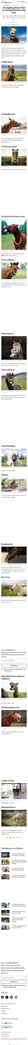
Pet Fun (21, 5)
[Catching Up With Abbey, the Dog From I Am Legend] (5, 905)
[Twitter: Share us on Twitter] (10, 838)
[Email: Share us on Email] (17, 838)
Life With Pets (8, 5)
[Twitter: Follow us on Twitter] (7, 997)
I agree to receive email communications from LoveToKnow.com (15, 670)
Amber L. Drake (14, 22)
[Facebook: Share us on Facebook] (7, 838)
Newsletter (4, 1006)
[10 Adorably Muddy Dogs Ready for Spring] (5, 912)
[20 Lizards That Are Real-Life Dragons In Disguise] (5, 855)
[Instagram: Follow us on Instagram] (16, 997)
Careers (3, 1011)
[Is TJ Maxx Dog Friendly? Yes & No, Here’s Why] (5, 927)
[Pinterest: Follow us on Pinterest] (11, 997)
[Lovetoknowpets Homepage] (6, 1)
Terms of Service (5, 1036)
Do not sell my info (5, 1032)
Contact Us (4, 1013)
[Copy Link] (21, 838)
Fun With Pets (15, 5)
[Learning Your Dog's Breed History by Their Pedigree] (5, 876)
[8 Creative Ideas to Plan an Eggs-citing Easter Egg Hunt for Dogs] (5, 862)
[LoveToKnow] (14, 1022)
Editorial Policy (5, 1008)
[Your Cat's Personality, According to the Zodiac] (5, 869)
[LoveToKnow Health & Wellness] (14, 1026)
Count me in (14, 665)
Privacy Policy (4, 1034)
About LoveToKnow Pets (8, 1003)
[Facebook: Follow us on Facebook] (2, 997)
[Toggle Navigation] (26, 1)
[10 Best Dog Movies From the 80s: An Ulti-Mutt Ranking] (5, 920)
